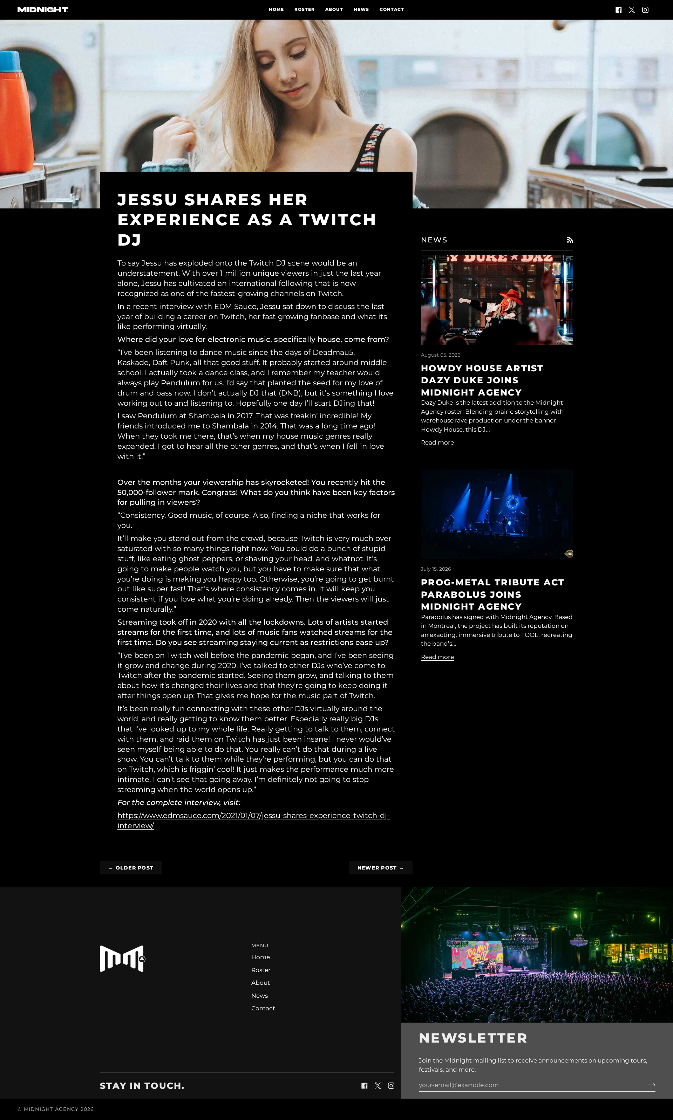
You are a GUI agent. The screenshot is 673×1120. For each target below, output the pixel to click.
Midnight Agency (51, 1109)
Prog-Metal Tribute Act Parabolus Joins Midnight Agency (493, 594)
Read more (437, 442)
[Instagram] (645, 10)
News (259, 995)
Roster (261, 970)
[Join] (646, 1085)
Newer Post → (381, 868)
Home (260, 957)
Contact (263, 1008)
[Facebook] (619, 10)
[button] (171, 944)
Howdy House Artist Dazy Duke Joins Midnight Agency (482, 380)
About (260, 982)
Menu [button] (259, 945)
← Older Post (131, 868)
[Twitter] (632, 10)
